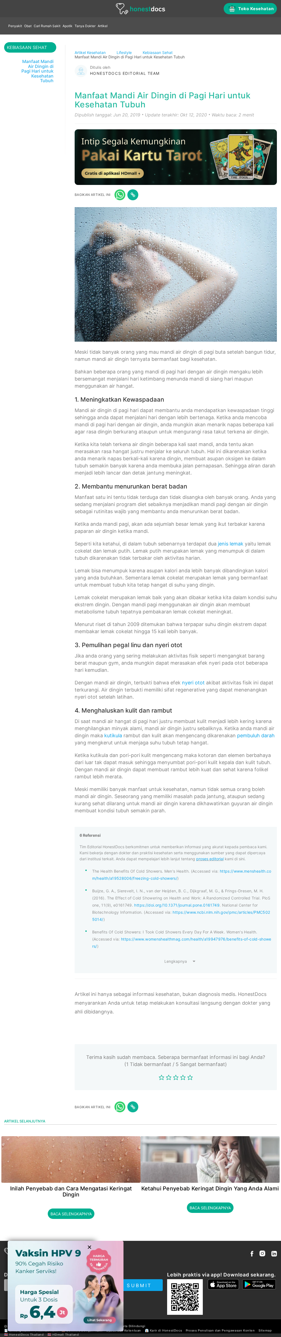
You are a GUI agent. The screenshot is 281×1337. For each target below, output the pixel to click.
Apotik (67, 26)
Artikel (103, 26)
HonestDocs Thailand (26, 1334)
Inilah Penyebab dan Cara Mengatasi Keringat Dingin (71, 1191)
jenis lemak (230, 544)
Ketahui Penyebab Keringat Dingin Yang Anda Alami (210, 1188)
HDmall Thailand (65, 1334)
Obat (28, 26)
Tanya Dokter (85, 26)
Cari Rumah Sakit (47, 26)
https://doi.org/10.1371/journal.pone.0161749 (176, 905)
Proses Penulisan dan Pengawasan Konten (220, 1330)
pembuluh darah (256, 735)
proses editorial (210, 858)
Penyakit (15, 26)
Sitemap (265, 1330)
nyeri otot (193, 682)
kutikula (113, 735)
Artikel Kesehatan (91, 52)
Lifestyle (125, 52)
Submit (139, 1285)
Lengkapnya (175, 961)
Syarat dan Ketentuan (123, 1330)
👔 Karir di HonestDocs (163, 1330)
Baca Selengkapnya (71, 1214)
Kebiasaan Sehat (158, 52)
